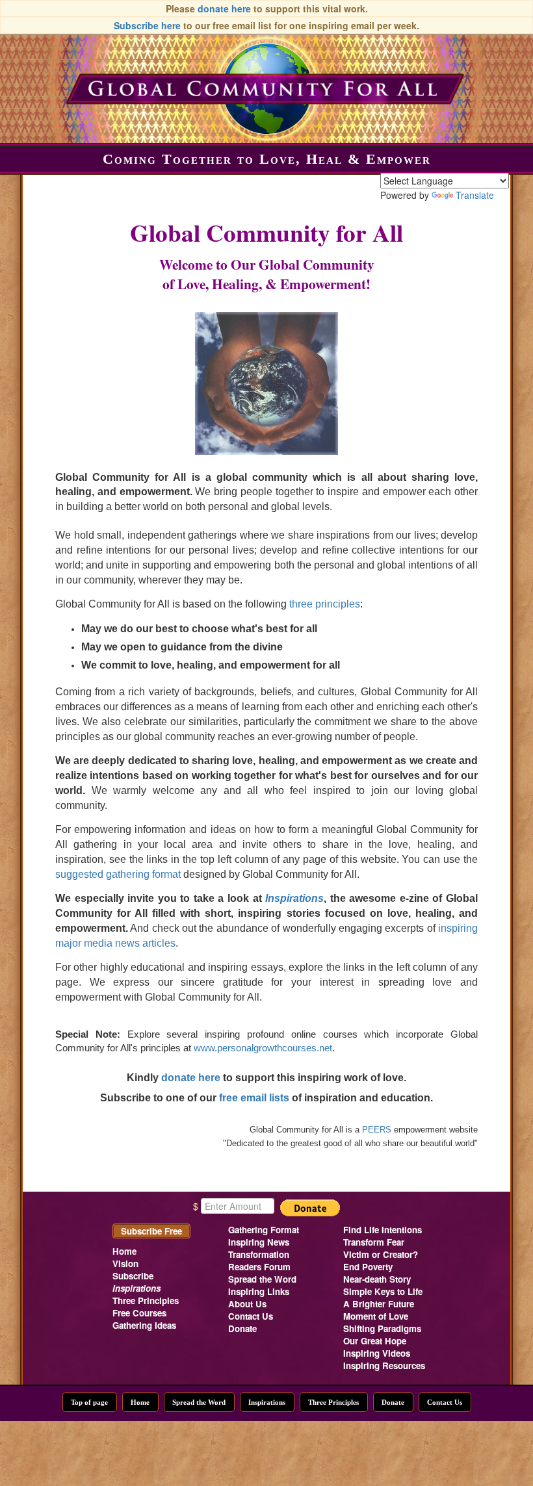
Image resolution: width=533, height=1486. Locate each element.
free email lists (254, 1097)
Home (124, 1251)
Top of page (89, 1402)
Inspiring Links (258, 1291)
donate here (224, 8)
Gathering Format (263, 1229)
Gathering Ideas (144, 1325)
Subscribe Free (151, 1231)
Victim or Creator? (380, 1254)
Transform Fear (373, 1242)
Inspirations (266, 1402)
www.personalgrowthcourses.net (263, 1048)
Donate (242, 1328)
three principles (324, 603)
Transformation (258, 1254)
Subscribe (132, 1276)
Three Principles (145, 1300)
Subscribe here (147, 25)
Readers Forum (259, 1267)
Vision (125, 1263)
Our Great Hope (374, 1341)
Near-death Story (377, 1279)
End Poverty (368, 1267)
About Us (247, 1304)
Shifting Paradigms (382, 1328)
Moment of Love (375, 1316)
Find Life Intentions (382, 1229)
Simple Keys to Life (382, 1291)
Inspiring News (258, 1242)
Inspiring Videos (376, 1353)
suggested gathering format (118, 874)
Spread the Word (262, 1279)
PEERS (376, 1129)
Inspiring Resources (384, 1365)
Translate (475, 194)
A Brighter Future (378, 1304)
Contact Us (250, 1316)
